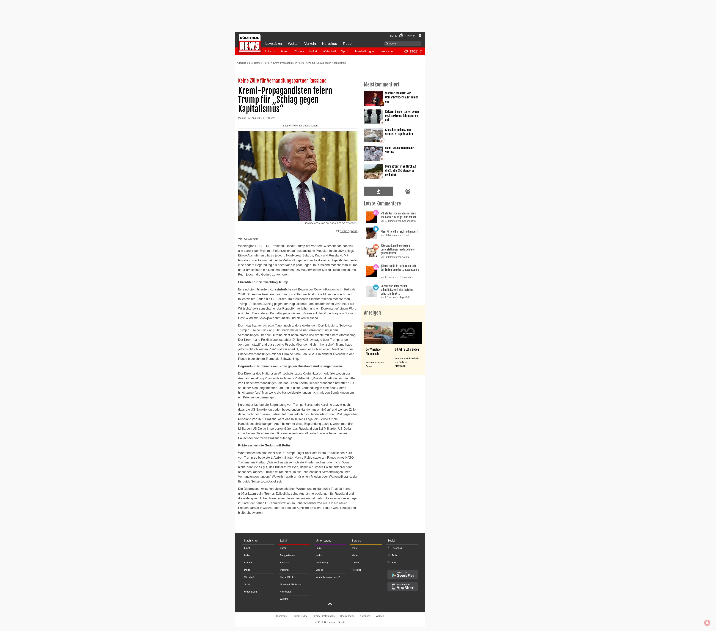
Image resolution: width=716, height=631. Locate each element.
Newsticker (273, 44)
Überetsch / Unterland (291, 584)
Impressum (281, 615)
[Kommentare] (378, 191)
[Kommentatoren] (408, 191)
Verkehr (310, 44)
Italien (284, 51)
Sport (344, 51)
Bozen (283, 548)
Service (384, 51)
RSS (394, 562)
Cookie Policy (347, 615)
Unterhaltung (362, 51)
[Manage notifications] (707, 623)
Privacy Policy (300, 615)
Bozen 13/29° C (402, 36)
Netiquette (365, 615)
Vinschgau (285, 591)
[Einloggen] (420, 36)
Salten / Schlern (288, 577)
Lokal (268, 51)
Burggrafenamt (287, 555)
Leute (319, 548)
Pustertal (284, 570)
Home (257, 62)
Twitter (395, 555)
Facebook (397, 548)
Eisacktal (284, 562)
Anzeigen (372, 313)
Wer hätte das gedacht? (328, 577)
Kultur (319, 555)
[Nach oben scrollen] (330, 604)
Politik (313, 51)
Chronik (299, 51)
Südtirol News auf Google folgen (300, 125)
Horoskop (329, 44)
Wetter (293, 44)
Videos (319, 570)
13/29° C (415, 51)
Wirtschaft (329, 51)
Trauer (348, 44)
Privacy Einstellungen (324, 615)
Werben (380, 615)
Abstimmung (322, 562)
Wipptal (284, 599)
